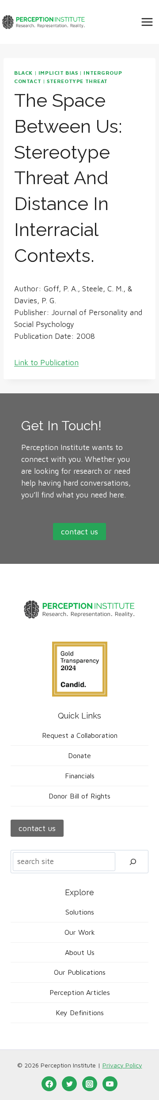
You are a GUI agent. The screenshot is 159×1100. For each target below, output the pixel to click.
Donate (79, 755)
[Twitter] (69, 1083)
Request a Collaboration (79, 735)
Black (23, 73)
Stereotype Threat (77, 81)
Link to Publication (46, 362)
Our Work (79, 932)
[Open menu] (146, 22)
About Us (80, 952)
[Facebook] (49, 1083)
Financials (80, 776)
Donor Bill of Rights (79, 796)
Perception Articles (79, 992)
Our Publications (80, 972)
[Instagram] (89, 1083)
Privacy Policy (122, 1065)
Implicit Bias (58, 73)
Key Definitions (80, 1013)
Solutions (79, 912)
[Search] (133, 861)
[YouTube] (109, 1083)
